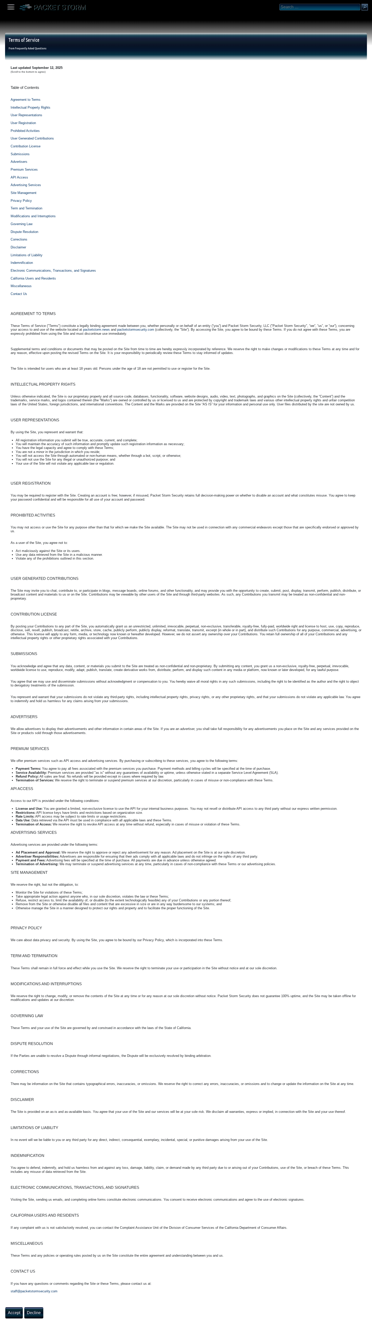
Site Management (23, 193)
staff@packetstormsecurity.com (34, 1291)
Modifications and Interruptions (33, 216)
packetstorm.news (96, 329)
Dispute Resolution (24, 232)
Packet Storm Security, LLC (60, 1342)
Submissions (20, 154)
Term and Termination (26, 208)
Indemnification (22, 263)
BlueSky (60, 1338)
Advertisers (19, 162)
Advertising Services (26, 185)
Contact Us (19, 294)
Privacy (46, 1338)
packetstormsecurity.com (135, 329)
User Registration (23, 123)
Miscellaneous (21, 286)
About (5, 1338)
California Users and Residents (33, 278)
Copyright (30, 1338)
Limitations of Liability (27, 255)
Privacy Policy (21, 201)
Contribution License (25, 146)
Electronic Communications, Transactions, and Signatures (53, 270)
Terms (16, 1338)
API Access (19, 177)
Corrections (19, 239)
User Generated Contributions (32, 138)
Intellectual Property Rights (30, 107)
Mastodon (79, 1338)
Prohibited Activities (25, 131)
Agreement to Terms (25, 100)
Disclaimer (18, 247)
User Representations (26, 115)
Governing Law (21, 224)
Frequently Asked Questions (30, 48)
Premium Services (24, 169)
